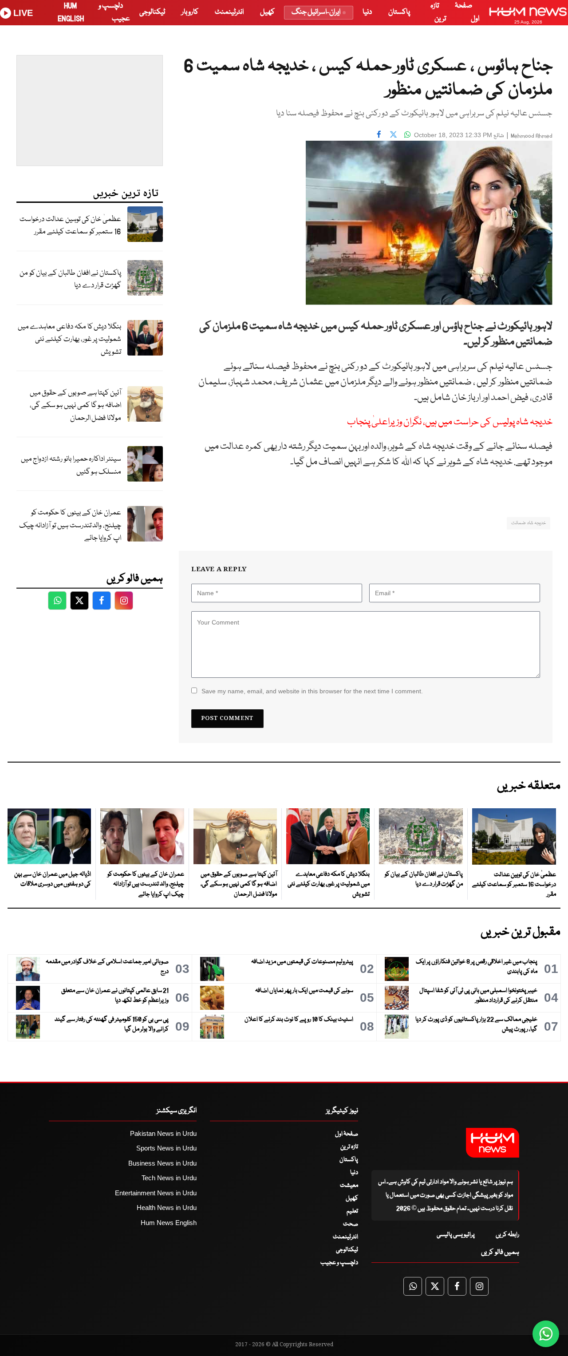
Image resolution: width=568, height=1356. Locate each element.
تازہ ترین (349, 1147)
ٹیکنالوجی (152, 12)
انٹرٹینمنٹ (229, 12)
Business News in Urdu (162, 1163)
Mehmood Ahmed (531, 136)
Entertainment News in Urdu (156, 1193)
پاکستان (399, 12)
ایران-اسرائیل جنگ (316, 12)
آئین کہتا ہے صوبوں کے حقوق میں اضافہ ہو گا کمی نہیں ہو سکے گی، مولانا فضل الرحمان (75, 405)
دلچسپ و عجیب (339, 1263)
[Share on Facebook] (379, 134)
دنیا (367, 12)
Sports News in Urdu (166, 1148)
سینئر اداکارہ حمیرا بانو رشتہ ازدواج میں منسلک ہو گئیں (71, 466)
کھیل (267, 12)
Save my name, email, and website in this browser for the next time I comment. (312, 691)
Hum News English (169, 1222)
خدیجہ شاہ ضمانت (528, 523)
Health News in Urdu (167, 1207)
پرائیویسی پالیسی (456, 1235)
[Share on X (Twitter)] (393, 134)
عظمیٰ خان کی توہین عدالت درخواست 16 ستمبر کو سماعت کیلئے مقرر (70, 226)
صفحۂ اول (346, 1134)
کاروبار (189, 12)
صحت (350, 1224)
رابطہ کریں (507, 1235)
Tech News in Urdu (169, 1178)
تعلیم (352, 1211)
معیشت (349, 1185)
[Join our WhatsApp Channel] (545, 1333)
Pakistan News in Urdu (163, 1133)
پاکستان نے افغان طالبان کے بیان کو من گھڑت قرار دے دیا (70, 280)
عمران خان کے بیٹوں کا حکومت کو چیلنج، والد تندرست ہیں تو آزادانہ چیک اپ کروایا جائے (70, 525)
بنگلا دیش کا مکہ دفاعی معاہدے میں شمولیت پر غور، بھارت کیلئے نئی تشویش (69, 339)
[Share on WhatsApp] (407, 134)
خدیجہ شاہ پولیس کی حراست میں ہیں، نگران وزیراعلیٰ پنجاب (449, 422)
